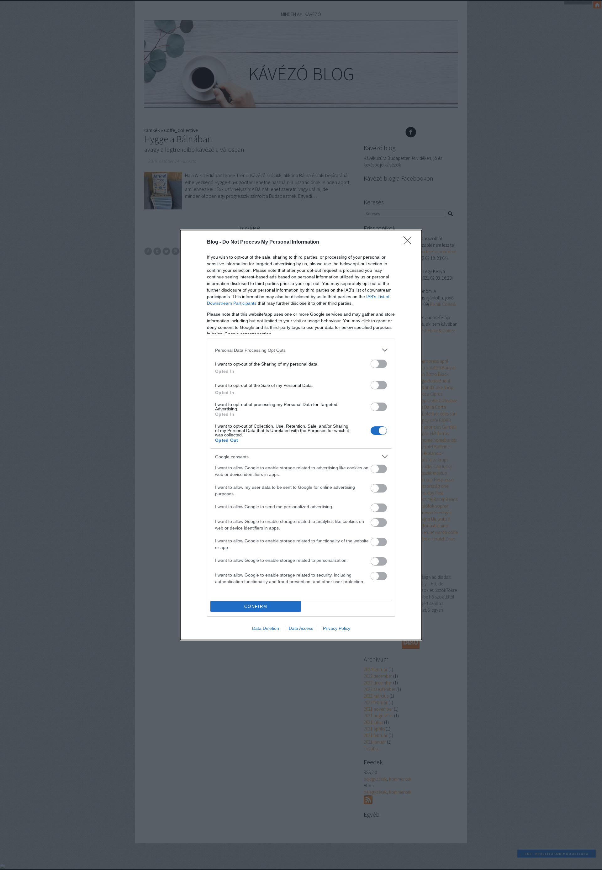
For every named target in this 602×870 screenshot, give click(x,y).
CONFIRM (255, 606)
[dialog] (301, 435)
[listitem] (301, 350)
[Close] (409, 242)
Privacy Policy (336, 628)
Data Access (301, 628)
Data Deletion (265, 628)
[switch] (379, 364)
